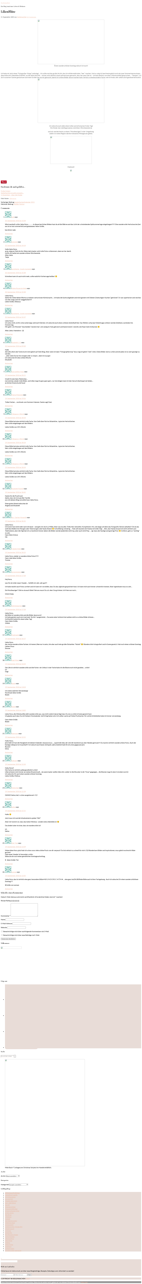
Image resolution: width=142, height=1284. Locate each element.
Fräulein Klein (16, 549)
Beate (13, 683)
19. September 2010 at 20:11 (15, 375)
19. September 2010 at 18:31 (15, 521)
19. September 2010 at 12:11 (15, 811)
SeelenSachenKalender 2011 (25, 202)
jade (12, 217)
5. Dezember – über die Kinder (11, 195)
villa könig (8, 1241)
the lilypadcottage (11, 1235)
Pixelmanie (15, 635)
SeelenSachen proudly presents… (12, 193)
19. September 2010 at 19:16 (15, 398)
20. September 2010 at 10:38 (15, 273)
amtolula (14, 242)
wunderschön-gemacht (13, 1251)
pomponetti (9, 1225)
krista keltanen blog (12, 1211)
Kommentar (5, 916)
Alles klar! (84, 1282)
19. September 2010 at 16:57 (15, 639)
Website (4, 927)
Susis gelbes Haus (17, 372)
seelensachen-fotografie (13, 1227)
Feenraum (14, 733)
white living (9, 1245)
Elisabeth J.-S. (16, 342)
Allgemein (12, 198)
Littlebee (8, 1217)
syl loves (8, 1231)
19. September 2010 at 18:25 (15, 552)
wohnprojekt (9, 1249)
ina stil (7, 1205)
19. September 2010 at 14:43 (15, 664)
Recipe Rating (6, 901)
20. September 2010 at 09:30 (15, 346)
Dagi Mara (15, 660)
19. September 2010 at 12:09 (15, 847)
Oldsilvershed (10, 1223)
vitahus (7, 1243)
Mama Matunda (17, 395)
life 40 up (8, 1215)
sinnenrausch (9, 1229)
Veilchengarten (16, 606)
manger (7, 1219)
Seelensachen (5, 3)
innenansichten (10, 1207)
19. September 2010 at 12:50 (15, 764)
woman (13, 872)
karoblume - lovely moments (21, 269)
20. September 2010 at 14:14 (15, 245)
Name (3, 919)
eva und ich (9, 1199)
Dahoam (14, 761)
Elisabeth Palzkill (17, 489)
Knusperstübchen (11, 1209)
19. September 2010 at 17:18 (15, 576)
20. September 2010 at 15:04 (15, 221)
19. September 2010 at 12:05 (15, 876)
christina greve (10, 1197)
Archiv (3, 1176)
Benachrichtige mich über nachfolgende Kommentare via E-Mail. (26, 931)
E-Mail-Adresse (6, 923)
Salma (13, 807)
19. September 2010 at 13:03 (15, 687)
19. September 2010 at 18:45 (15, 492)
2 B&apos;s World (17, 414)
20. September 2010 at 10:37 (15, 317)
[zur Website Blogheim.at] (7, 1255)
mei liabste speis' (11, 1221)
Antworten (9, 234)
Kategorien (5, 1184)
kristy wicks (9, 1213)
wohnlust (8, 1247)
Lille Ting (14, 843)
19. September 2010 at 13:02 (15, 710)
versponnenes (16, 572)
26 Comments (31, 17)
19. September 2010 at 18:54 (15, 418)
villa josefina (9, 1239)
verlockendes (10, 1237)
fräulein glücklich (11, 1201)
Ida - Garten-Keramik (19, 517)
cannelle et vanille (11, 1195)
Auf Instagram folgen (9, 1261)
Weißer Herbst (19, 204)
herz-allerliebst (10, 1203)
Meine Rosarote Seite (19, 288)
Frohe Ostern (5, 191)
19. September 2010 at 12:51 (15, 737)
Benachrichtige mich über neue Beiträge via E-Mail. (21, 935)
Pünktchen (15, 788)
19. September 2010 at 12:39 (15, 791)
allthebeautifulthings (12, 1193)
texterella (8, 1233)
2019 (28, 1279)
